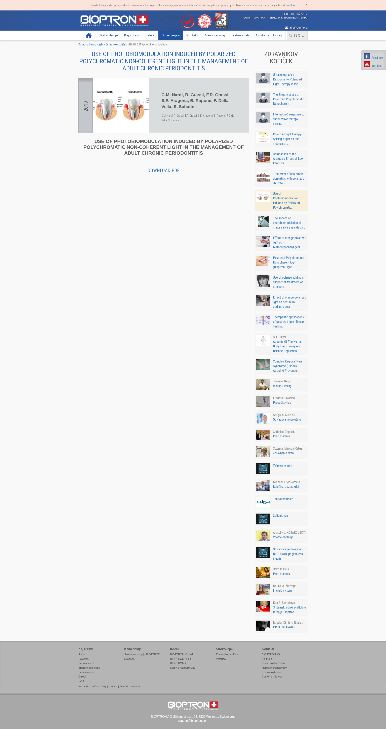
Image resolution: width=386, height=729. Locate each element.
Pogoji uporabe (109, 686)
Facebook (377, 57)
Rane (81, 654)
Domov (88, 35)
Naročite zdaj (215, 35)
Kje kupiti (267, 658)
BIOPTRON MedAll (181, 654)
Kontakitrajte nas (271, 672)
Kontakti (192, 35)
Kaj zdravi (131, 35)
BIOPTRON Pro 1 (180, 658)
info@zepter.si (298, 27)
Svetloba (129, 658)
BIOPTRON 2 (178, 663)
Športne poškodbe (89, 667)
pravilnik (290, 5)
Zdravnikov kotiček (116, 44)
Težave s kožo (86, 663)
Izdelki (150, 35)
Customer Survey (269, 35)
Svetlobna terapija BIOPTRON (142, 654)
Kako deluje (109, 35)
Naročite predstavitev (274, 667)
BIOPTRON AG (271, 654)
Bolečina (83, 658)
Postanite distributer (273, 663)
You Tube (377, 65)
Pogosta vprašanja (255, 17)
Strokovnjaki (170, 35)
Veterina (221, 658)
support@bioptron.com (193, 720)
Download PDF (164, 170)
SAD (81, 681)
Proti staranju (86, 672)
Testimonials (240, 35)
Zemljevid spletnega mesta (288, 17)
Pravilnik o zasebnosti (131, 686)
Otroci (81, 676)
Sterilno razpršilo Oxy (182, 667)
